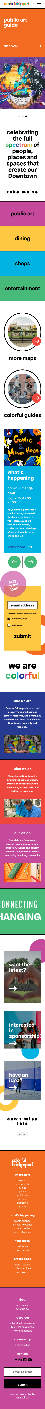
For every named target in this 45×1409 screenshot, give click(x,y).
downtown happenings (17, 619)
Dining (22, 1191)
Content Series (22, 1228)
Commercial (22, 1250)
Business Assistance (22, 1327)
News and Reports (22, 1330)
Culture (22, 1188)
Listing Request (22, 1264)
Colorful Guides (22, 1232)
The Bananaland (25, 1396)
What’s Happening (22, 1215)
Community (22, 1184)
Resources (23, 1317)
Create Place (22, 1259)
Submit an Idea (22, 1268)
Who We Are (22, 1305)
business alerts (15, 625)
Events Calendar (22, 1221)
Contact (22, 1354)
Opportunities (22, 1345)
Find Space (22, 1241)
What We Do (22, 1309)
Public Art (22, 1195)
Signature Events (22, 1224)
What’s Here (22, 1175)
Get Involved (22, 1272)
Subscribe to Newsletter (23, 1323)
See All (22, 1180)
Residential (22, 1246)
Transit (22, 1206)
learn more (16, 547)
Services (22, 1199)
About (22, 1299)
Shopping (22, 1202)
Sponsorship (22, 1339)
